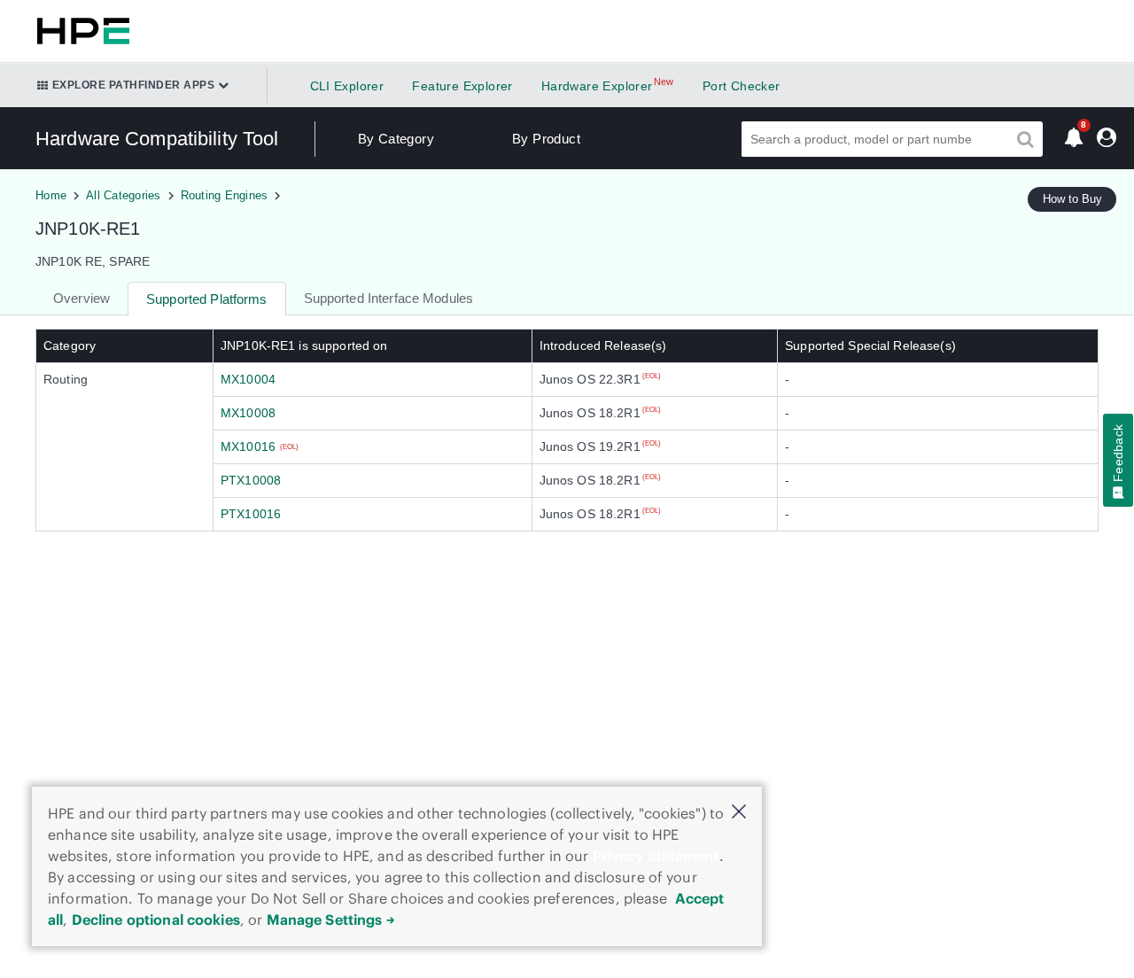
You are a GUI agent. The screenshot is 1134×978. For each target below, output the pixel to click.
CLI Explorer (347, 86)
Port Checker (742, 86)
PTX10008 (251, 480)
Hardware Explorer (597, 86)
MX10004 (248, 379)
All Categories (123, 195)
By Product (546, 138)
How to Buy (1072, 199)
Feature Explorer (462, 86)
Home (50, 195)
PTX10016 (251, 514)
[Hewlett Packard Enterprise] (79, 31)
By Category (396, 138)
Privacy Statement (656, 856)
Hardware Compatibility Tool (157, 139)
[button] (739, 812)
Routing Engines (224, 195)
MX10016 (248, 446)
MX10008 (248, 413)
